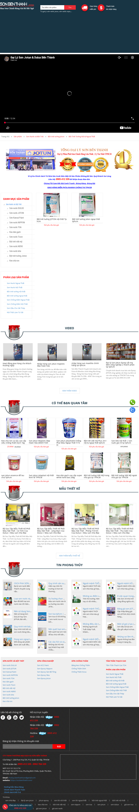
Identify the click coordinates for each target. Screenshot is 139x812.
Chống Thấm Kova (79, 672)
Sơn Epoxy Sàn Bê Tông (46, 672)
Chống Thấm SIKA (79, 668)
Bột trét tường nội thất (16, 291)
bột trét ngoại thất (99, 800)
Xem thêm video (69, 390)
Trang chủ (5, 136)
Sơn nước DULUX (16, 208)
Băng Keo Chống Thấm (81, 665)
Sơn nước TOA (15, 227)
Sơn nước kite (15, 251)
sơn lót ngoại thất (79, 800)
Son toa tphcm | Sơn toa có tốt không (66, 613)
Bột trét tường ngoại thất (17, 296)
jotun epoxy (44, 800)
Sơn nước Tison (16, 236)
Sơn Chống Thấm (80, 661)
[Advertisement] (69, 34)
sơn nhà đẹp (10, 800)
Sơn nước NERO (16, 246)
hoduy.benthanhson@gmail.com (22, 777)
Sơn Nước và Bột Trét (35, 136)
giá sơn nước (57, 808)
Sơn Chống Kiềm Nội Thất (17, 304)
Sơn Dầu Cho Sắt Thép (16, 308)
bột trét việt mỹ (59, 804)
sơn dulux (115, 804)
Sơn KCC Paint (43, 665)
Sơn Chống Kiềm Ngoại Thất (18, 300)
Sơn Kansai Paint (16, 217)
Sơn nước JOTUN (16, 212)
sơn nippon (75, 804)
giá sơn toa (128, 804)
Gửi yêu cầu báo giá (51, 225)
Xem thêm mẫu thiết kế (69, 555)
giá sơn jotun (41, 808)
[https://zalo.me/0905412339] (132, 410)
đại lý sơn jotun (27, 800)
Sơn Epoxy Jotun (44, 678)
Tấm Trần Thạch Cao (116, 661)
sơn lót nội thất (60, 800)
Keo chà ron (14, 260)
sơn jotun (101, 804)
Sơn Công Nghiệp (45, 661)
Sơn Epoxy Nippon (44, 668)
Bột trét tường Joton (56, 136)
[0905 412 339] (132, 402)
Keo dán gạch (15, 231)
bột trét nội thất (118, 800)
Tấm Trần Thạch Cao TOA (116, 665)
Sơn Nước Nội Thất (14, 287)
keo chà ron (43, 804)
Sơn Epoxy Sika (43, 675)
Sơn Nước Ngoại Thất (15, 283)
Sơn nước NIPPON (17, 222)
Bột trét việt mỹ (15, 241)
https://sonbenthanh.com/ (21, 780)
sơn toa (89, 804)
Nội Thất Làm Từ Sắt (15, 312)
